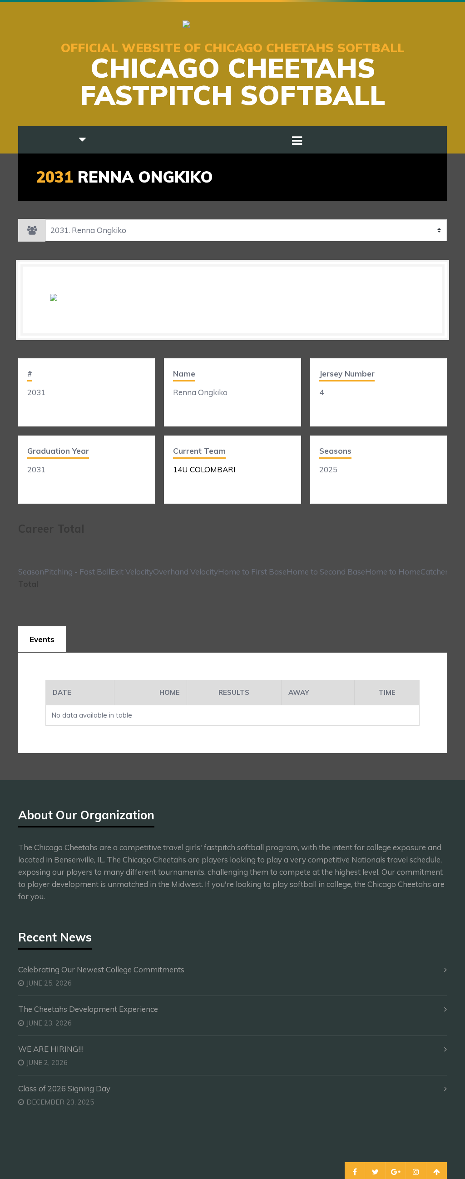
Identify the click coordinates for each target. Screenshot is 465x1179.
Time (387, 692)
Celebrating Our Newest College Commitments (101, 969)
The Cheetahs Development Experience (88, 1009)
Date (62, 692)
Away (298, 692)
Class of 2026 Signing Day (64, 1088)
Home (169, 692)
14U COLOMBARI (204, 469)
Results (233, 692)
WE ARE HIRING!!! (51, 1049)
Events (42, 639)
